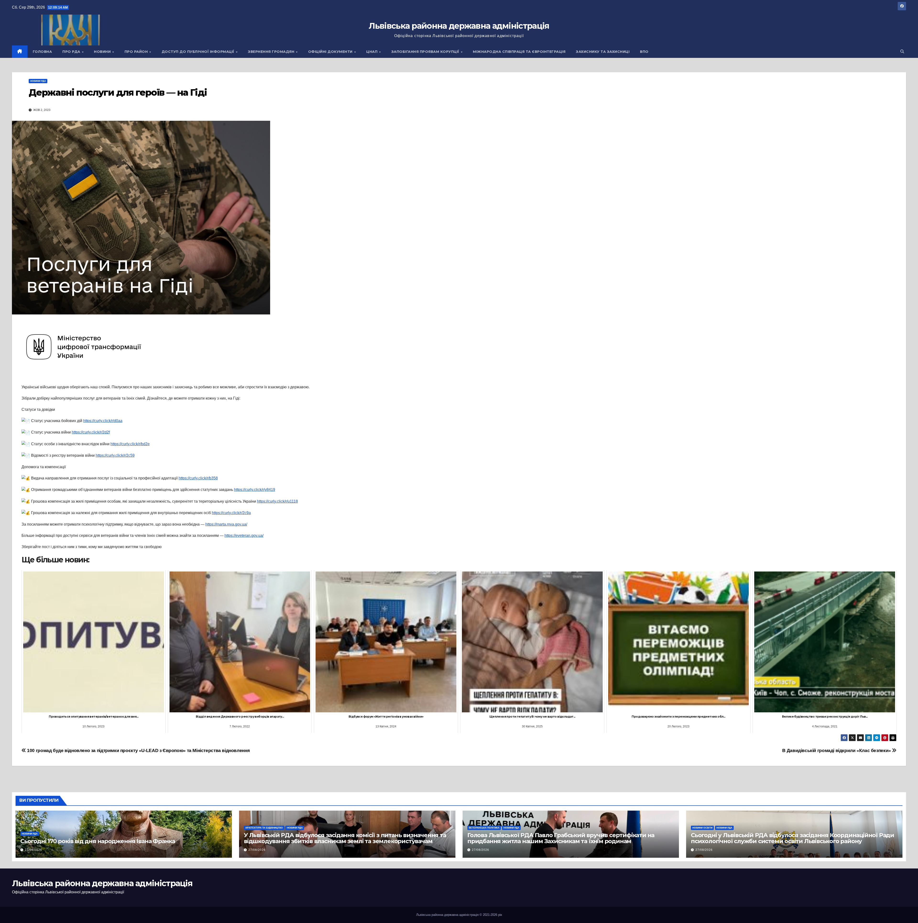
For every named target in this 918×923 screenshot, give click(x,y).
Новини (103, 51)
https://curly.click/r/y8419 (254, 490)
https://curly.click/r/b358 (198, 478)
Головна (42, 51)
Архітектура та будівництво (264, 827)
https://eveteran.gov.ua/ (243, 535)
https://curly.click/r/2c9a (231, 513)
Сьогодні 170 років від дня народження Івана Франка (97, 841)
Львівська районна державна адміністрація (459, 26)
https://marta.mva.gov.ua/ (226, 524)
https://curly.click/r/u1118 (277, 501)
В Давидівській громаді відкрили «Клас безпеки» (837, 750)
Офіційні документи (331, 51)
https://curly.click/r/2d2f (91, 432)
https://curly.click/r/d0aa (102, 421)
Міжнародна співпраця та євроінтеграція (519, 51)
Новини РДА (38, 81)
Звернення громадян (271, 51)
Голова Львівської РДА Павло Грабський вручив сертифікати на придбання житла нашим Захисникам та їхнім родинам (560, 838)
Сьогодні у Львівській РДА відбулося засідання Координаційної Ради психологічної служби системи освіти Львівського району (792, 838)
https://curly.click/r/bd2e (130, 444)
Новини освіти (702, 827)
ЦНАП (372, 51)
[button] (902, 51)
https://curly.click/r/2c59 (115, 455)
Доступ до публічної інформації (198, 51)
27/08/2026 (33, 850)
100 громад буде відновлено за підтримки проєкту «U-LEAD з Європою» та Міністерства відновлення (138, 750)
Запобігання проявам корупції (425, 51)
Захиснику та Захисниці (602, 51)
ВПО (644, 51)
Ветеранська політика (484, 827)
